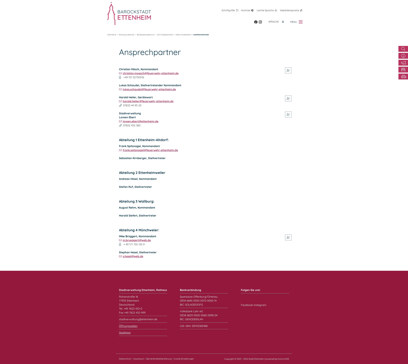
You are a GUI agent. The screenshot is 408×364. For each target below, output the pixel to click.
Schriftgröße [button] (228, 10)
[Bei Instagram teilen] (261, 22)
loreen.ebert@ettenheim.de (140, 121)
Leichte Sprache (265, 10)
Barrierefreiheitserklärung (158, 359)
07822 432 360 (131, 125)
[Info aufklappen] (403, 56)
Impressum (138, 359)
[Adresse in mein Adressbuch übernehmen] (288, 70)
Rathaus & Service (126, 35)
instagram (260, 305)
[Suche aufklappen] (403, 49)
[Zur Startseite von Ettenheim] (129, 13)
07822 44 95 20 (132, 105)
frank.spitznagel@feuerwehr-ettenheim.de (150, 150)
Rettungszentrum (165, 35)
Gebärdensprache (289, 10)
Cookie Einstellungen (184, 359)
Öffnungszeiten (128, 326)
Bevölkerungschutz (146, 35)
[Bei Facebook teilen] (256, 22)
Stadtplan (125, 332)
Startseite (111, 35)
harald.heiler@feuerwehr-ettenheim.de (148, 101)
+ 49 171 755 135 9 (134, 244)
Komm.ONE (283, 359)
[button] (403, 63)
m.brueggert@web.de (137, 240)
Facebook (247, 305)
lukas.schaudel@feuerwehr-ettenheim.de (149, 89)
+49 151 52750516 (133, 77)
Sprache (273, 21)
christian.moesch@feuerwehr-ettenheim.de (151, 73)
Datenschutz (125, 359)
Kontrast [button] (245, 10)
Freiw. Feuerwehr (183, 35)
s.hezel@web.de (133, 256)
